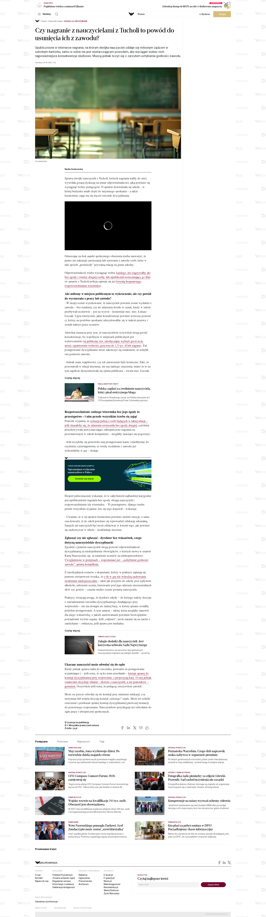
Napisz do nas (42, 881)
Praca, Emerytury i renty (108, 384)
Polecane (62, 741)
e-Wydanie (205, 14)
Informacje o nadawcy (63, 884)
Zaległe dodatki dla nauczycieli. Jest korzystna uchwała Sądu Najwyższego (122, 643)
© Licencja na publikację (77, 722)
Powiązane (41, 741)
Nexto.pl (108, 881)
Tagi (101, 741)
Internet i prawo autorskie (179, 772)
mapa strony (41, 908)
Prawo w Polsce (74, 797)
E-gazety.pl (109, 878)
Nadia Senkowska (74, 169)
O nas (38, 875)
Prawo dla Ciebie (55, 21)
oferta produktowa (82, 908)
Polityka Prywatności (62, 875)
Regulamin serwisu (61, 881)
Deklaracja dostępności (63, 887)
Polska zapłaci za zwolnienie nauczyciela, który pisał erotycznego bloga (124, 390)
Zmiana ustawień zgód (63, 878)
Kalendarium (60, 908)
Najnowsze (83, 741)
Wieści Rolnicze (111, 890)
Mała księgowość (112, 884)
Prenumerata (85, 881)
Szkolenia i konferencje (46, 901)
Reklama (83, 875)
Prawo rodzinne (74, 748)
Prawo (141, 14)
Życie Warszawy (111, 893)
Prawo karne (73, 822)
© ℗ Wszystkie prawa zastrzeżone (82, 725)
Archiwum (84, 884)
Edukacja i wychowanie (75, 21)
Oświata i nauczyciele (107, 637)
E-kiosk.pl (108, 875)
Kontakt (39, 878)
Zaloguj (222, 14)
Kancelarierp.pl (111, 887)
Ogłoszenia (84, 878)
